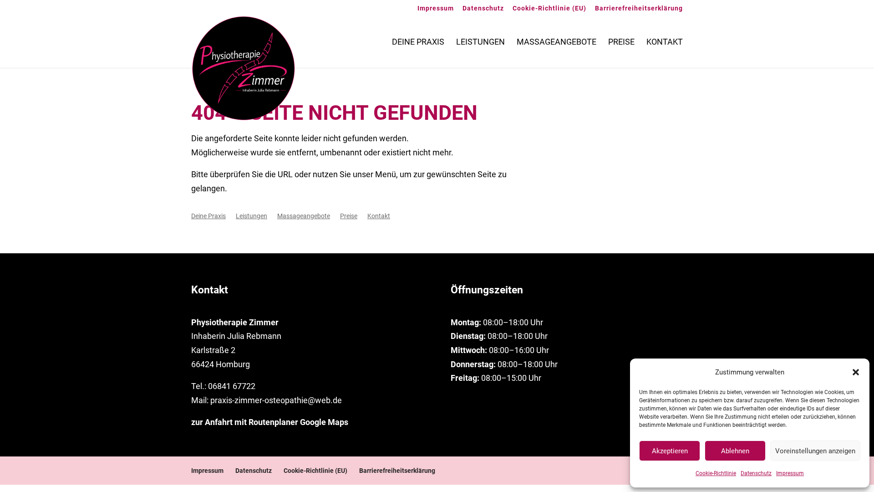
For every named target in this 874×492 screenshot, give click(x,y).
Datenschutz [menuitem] (483, 8)
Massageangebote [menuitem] (556, 42)
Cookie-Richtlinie (716, 473)
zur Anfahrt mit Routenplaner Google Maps (269, 422)
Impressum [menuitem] (435, 8)
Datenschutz (756, 473)
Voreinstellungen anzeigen (815, 451)
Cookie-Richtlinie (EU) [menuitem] (549, 8)
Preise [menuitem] (621, 42)
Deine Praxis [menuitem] (418, 42)
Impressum (790, 473)
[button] (855, 372)
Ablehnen (735, 451)
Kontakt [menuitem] (664, 42)
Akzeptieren (670, 451)
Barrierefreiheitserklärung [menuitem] (639, 8)
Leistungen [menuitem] (480, 42)
